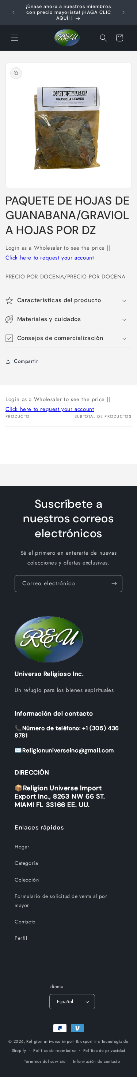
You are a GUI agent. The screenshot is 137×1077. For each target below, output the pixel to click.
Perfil (21, 938)
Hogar (22, 846)
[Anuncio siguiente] (123, 12)
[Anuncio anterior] (13, 12)
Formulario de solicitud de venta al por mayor (61, 900)
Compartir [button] (26, 361)
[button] (15, 38)
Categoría (26, 863)
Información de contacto (96, 1061)
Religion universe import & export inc (64, 1041)
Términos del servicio (45, 1061)
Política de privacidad (104, 1050)
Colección (27, 879)
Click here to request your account (49, 258)
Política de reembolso (54, 1050)
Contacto (25, 921)
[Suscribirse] (114, 583)
